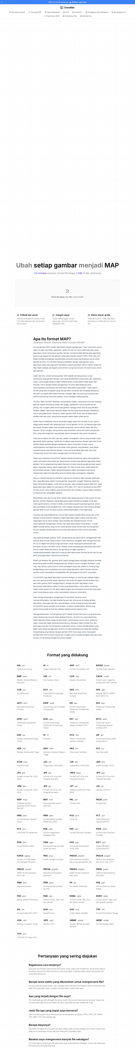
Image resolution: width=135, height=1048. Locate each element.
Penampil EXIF (36, 12)
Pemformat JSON (53, 16)
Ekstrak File (87, 16)
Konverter (78, 12)
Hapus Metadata (53, 12)
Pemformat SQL (71, 16)
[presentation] (67, 293)
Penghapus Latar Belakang (98, 12)
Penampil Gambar (18, 12)
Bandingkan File (120, 12)
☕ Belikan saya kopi (77, 2)
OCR (67, 12)
